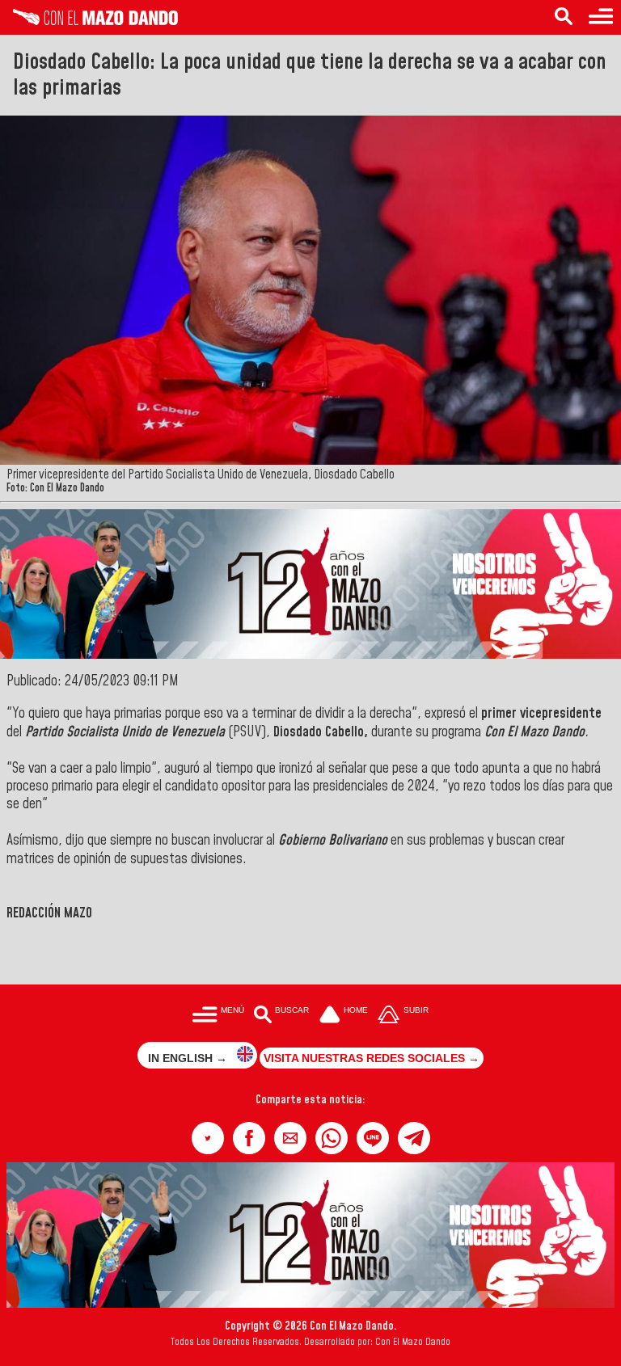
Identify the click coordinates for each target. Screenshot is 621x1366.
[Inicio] (89, 21)
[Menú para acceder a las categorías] (601, 17)
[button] (208, 1138)
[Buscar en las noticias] (563, 17)
